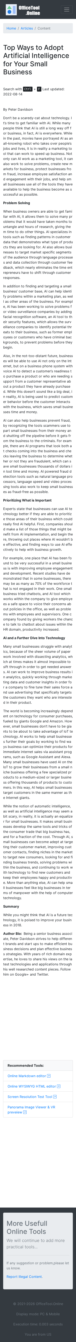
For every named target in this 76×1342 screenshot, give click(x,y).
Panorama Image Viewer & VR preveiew (31, 1109)
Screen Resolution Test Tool (30, 1097)
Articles (27, 28)
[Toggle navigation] (67, 9)
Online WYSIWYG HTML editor (32, 1086)
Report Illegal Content (24, 1276)
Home (11, 28)
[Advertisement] (38, 1018)
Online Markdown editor (27, 1076)
